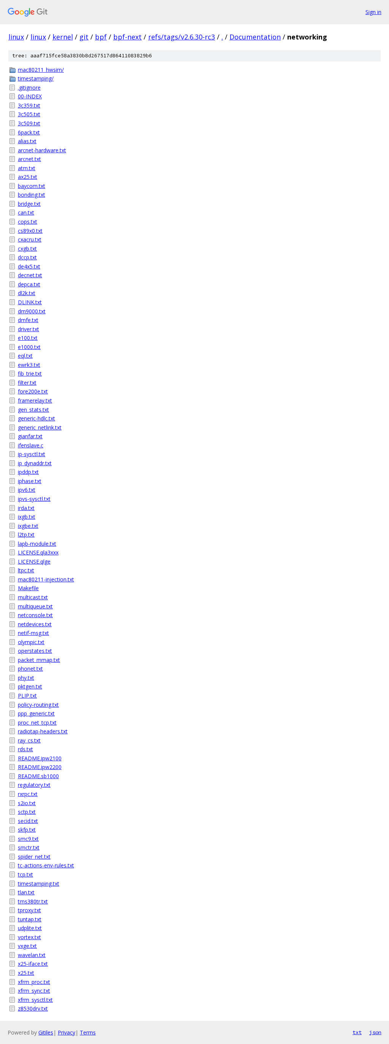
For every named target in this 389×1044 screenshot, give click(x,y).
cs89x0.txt (30, 230)
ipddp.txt (28, 471)
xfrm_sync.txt (34, 990)
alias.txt (27, 141)
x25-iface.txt (33, 963)
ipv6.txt (26, 489)
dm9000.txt (32, 311)
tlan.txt (26, 892)
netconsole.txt (35, 615)
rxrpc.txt (28, 794)
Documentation (255, 36)
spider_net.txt (34, 856)
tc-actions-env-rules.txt (46, 865)
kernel (62, 36)
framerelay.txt (35, 400)
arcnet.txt (29, 159)
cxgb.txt (27, 248)
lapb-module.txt (37, 543)
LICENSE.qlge (34, 561)
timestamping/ (36, 78)
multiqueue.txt (35, 606)
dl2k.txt (26, 293)
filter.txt (27, 382)
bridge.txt (29, 203)
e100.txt (28, 337)
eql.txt (25, 355)
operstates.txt (35, 650)
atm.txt (26, 168)
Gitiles (45, 1032)
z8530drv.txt (33, 1008)
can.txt (26, 212)
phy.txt (26, 677)
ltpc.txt (26, 570)
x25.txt (26, 972)
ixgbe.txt (28, 525)
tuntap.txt (29, 919)
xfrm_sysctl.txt (35, 999)
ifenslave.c (30, 445)
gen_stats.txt (33, 409)
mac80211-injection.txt (46, 579)
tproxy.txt (29, 910)
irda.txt (26, 508)
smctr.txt (29, 847)
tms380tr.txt (33, 901)
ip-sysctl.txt (31, 454)
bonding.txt (31, 194)
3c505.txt (29, 114)
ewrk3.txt (29, 364)
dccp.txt (27, 257)
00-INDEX (30, 96)
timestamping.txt (38, 883)
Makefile (28, 588)
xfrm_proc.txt (34, 982)
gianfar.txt (30, 436)
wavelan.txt (32, 955)
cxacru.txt (29, 239)
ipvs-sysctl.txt (34, 498)
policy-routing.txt (38, 704)
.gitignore (29, 87)
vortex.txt (29, 937)
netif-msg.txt (33, 633)
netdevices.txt (35, 624)
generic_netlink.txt (40, 427)
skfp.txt (27, 829)
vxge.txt (27, 945)
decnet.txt (30, 275)
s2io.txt (27, 803)
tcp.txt (25, 874)
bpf (101, 36)
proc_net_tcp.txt (37, 722)
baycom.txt (31, 186)
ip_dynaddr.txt (35, 463)
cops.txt (27, 221)
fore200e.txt (33, 391)
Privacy (66, 1032)
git (84, 36)
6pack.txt (29, 132)
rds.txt (25, 749)
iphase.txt (29, 481)
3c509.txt (29, 123)
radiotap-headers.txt (43, 731)
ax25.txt (27, 176)
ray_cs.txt (29, 740)
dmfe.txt (28, 320)
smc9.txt (28, 838)
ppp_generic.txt (36, 713)
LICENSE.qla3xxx (38, 552)
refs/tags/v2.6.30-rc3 (181, 36)
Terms (88, 1032)
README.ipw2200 (40, 767)
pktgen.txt (30, 686)
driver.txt (28, 329)
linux (16, 36)
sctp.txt (27, 811)
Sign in (373, 12)
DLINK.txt (30, 302)
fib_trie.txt (30, 373)
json (375, 1032)
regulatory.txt (34, 784)
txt (357, 1032)
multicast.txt (33, 597)
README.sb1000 (38, 776)
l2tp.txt (26, 534)
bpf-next (127, 36)
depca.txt (29, 284)
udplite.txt (30, 928)
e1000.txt (29, 347)
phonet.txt (30, 668)
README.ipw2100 (40, 758)
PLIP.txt (27, 695)
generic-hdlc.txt (36, 418)
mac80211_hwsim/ (41, 69)
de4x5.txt (29, 266)
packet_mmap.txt (39, 659)
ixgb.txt (26, 516)
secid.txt (28, 820)
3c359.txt (29, 105)
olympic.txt (31, 642)
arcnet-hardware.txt (42, 150)
